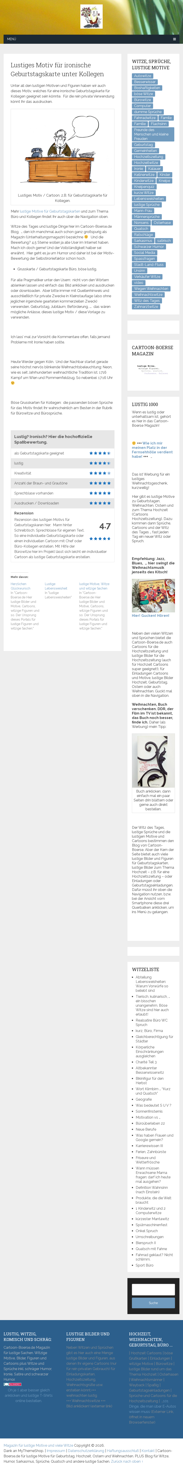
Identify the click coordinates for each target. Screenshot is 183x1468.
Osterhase (162, 223)
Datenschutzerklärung (86, 1451)
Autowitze (142, 76)
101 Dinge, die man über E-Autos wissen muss (152, 1406)
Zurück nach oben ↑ (127, 1461)
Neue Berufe (146, 1129)
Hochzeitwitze (146, 163)
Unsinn (139, 271)
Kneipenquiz (144, 187)
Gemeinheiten (145, 151)
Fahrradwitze (145, 118)
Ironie (138, 169)
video (138, 283)
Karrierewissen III (149, 1146)
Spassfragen (144, 259)
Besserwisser (145, 82)
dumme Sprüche (148, 112)
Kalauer (154, 169)
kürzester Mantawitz (152, 1219)
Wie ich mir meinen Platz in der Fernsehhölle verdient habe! (152, 450)
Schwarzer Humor (149, 247)
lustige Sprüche (147, 205)
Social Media (144, 253)
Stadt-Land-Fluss (149, 265)
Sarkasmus (143, 241)
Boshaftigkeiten (147, 88)
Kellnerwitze (144, 175)
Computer (142, 106)
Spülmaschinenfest (151, 1225)
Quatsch (141, 229)
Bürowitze (142, 100)
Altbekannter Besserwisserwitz (150, 1070)
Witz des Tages (147, 301)
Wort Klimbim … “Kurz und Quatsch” (153, 1091)
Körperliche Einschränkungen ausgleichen (150, 1051)
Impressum (56, 1451)
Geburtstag (143, 145)
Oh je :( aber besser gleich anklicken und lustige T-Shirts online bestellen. (29, 1395)
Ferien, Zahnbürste (151, 1152)
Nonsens (141, 223)
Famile (166, 118)
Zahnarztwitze (146, 307)
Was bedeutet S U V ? (153, 1105)
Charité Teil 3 (146, 1062)
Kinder (165, 175)
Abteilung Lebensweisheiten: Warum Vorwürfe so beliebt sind (152, 984)
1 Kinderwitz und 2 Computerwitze (151, 1210)
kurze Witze (144, 193)
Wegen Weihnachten (151, 289)
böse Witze (143, 94)
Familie (140, 124)
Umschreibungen (150, 1237)
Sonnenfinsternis (149, 1111)
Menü (11, 39)
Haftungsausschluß (123, 1451)
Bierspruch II (146, 1243)
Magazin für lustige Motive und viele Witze (38, 1445)
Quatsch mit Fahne (151, 1249)
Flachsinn (158, 124)
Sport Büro (145, 1265)
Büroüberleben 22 (150, 1123)
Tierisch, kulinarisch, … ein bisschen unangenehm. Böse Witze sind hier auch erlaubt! (153, 1005)
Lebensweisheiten (149, 199)
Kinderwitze (144, 181)
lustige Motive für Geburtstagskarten (50, 211)
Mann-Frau (143, 211)
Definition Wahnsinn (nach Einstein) (152, 1189)
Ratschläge (143, 235)
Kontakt (148, 1451)
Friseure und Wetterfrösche (148, 1160)
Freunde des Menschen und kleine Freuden (151, 134)
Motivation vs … (148, 1117)
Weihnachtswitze (148, 295)
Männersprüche (147, 217)
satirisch (164, 241)
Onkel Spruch (147, 1231)
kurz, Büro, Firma (149, 1031)
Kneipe (164, 181)
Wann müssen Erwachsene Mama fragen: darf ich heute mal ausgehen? (153, 1175)
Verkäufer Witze (147, 277)
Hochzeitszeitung (148, 157)
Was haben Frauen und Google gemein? (154, 1137)
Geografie (144, 1099)
